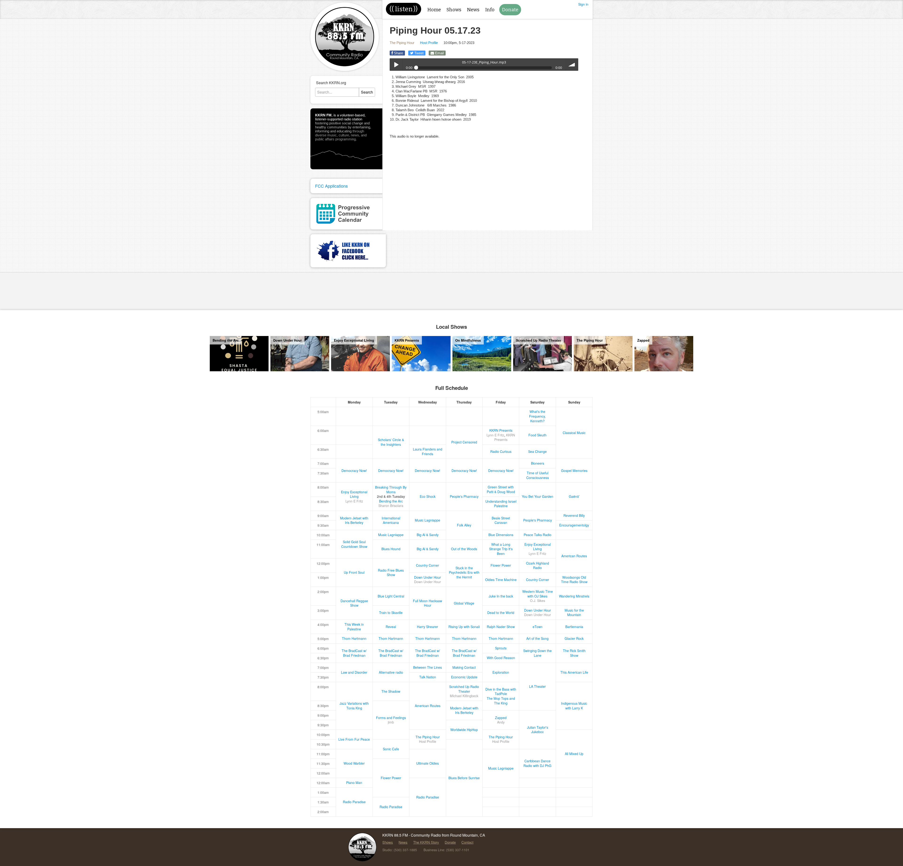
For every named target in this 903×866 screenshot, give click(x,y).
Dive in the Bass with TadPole (500, 691)
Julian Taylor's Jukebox (537, 729)
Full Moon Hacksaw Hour (427, 603)
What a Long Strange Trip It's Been (501, 549)
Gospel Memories (574, 470)
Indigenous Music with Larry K (574, 705)
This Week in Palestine (354, 626)
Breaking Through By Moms (391, 489)
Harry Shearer (427, 626)
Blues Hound (390, 548)
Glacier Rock (574, 638)
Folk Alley (464, 525)
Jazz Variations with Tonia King (354, 705)
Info (490, 9)
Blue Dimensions (500, 534)
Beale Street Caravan (501, 520)
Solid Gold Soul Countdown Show (354, 544)
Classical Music (574, 432)
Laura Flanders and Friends (427, 451)
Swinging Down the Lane (537, 653)
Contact (467, 842)
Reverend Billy (574, 515)
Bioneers (537, 463)
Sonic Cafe (391, 749)
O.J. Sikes (537, 600)
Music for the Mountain (574, 612)
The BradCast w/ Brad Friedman (354, 653)
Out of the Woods (464, 548)
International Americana (391, 520)
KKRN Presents (500, 430)
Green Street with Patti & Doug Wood (501, 489)
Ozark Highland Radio (537, 565)
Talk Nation (427, 677)
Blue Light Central (391, 596)
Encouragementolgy (574, 525)
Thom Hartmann (354, 638)
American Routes (574, 556)
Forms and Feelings (391, 717)
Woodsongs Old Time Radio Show (574, 579)
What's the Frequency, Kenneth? (537, 416)
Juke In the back (501, 596)
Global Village (464, 603)
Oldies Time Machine (501, 579)
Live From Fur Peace (354, 739)
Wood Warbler (354, 763)
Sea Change (537, 451)
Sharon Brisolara (390, 505)
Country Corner (427, 565)
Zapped (501, 717)
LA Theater (537, 686)
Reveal (391, 626)
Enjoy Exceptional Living (354, 494)
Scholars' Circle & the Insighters (391, 442)
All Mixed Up (574, 753)
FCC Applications (331, 186)
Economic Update (464, 677)
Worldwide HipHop (464, 729)
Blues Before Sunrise (464, 777)
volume (572, 64)
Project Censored (464, 442)
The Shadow (390, 691)
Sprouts (501, 648)
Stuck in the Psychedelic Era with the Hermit (464, 572)
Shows (454, 9)
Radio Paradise (427, 797)
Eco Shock (428, 496)
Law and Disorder (354, 672)
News (473, 9)
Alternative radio (391, 672)
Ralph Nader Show (501, 626)
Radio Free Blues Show (391, 572)
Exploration (500, 672)
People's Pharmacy (464, 496)
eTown (538, 626)
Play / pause (396, 64)
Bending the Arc (391, 501)
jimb (391, 722)
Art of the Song (537, 638)
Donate (510, 9)
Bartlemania (574, 626)
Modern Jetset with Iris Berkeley (354, 520)
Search (367, 92)
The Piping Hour (402, 43)
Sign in (583, 4)
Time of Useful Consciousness (537, 475)
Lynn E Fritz (495, 435)
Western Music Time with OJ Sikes (537, 593)
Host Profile (429, 43)
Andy (501, 722)
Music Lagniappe (427, 520)
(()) (403, 9)
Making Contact (464, 667)
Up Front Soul (354, 572)
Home (434, 9)
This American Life (574, 672)
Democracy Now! (354, 470)
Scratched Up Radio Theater (464, 689)
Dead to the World (500, 612)
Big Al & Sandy (428, 534)
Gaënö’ (574, 496)
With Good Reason (501, 657)
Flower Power (501, 565)
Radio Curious (500, 451)
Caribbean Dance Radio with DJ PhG (537, 763)
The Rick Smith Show (574, 653)
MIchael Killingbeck (464, 695)
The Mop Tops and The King (501, 700)
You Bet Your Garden (537, 496)
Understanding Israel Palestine (500, 503)
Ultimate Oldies (427, 763)
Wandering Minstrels (574, 596)
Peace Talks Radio (537, 534)
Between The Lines (427, 667)
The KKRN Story (426, 842)
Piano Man (354, 782)
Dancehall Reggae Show (354, 603)
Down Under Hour (427, 577)
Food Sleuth (537, 435)
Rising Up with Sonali (464, 626)
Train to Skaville (391, 612)
